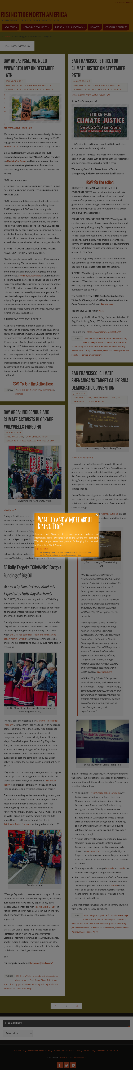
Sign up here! (41, 548)
